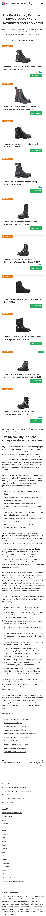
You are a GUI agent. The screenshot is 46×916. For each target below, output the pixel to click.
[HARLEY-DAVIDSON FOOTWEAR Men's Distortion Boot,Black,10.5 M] (23, 400)
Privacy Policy (7, 816)
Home (4, 830)
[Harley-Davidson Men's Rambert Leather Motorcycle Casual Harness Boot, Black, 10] (23, 362)
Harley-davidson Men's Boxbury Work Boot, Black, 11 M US (23, 300)
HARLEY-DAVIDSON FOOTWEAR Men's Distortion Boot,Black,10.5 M (20, 413)
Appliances (6, 852)
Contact (5, 824)
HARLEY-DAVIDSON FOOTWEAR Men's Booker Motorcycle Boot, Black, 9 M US (23, 338)
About (4, 820)
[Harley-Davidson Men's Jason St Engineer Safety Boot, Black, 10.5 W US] (23, 210)
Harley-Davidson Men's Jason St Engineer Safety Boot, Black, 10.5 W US (22, 223)
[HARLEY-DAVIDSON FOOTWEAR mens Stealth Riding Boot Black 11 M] (23, 56)
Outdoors (6, 867)
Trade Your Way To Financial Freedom (16, 791)
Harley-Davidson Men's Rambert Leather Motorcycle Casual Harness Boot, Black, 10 (22, 375)
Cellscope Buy (7, 802)
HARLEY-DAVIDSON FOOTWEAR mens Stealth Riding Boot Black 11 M (23, 68)
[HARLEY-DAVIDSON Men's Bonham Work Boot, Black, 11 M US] (23, 132)
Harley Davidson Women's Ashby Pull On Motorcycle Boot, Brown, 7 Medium (21, 108)
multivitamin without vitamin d (14, 788)
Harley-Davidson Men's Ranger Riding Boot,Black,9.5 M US (20, 183)
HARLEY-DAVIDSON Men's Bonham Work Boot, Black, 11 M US (21, 145)
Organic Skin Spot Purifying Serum (15, 798)
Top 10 (4, 848)
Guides (4, 845)
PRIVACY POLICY (9, 877)
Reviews (5, 834)
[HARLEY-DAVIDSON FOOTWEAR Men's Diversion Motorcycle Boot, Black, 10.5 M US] (23, 247)
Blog (3, 838)
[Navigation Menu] (41, 3)
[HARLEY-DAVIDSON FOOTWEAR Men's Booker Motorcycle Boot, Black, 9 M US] (23, 325)
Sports (4, 859)
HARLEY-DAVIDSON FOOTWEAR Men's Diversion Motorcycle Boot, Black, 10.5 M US (23, 260)
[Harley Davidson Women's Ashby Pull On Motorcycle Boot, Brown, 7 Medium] (23, 95)
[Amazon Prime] (39, 72)
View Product (36, 76)
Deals (4, 841)
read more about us (23, 705)
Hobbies (6, 863)
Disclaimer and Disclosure (12, 813)
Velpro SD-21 (6, 795)
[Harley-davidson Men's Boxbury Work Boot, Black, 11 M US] (23, 287)
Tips (4, 856)
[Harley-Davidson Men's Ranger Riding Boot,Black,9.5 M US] (23, 170)
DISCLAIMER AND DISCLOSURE (13, 881)
